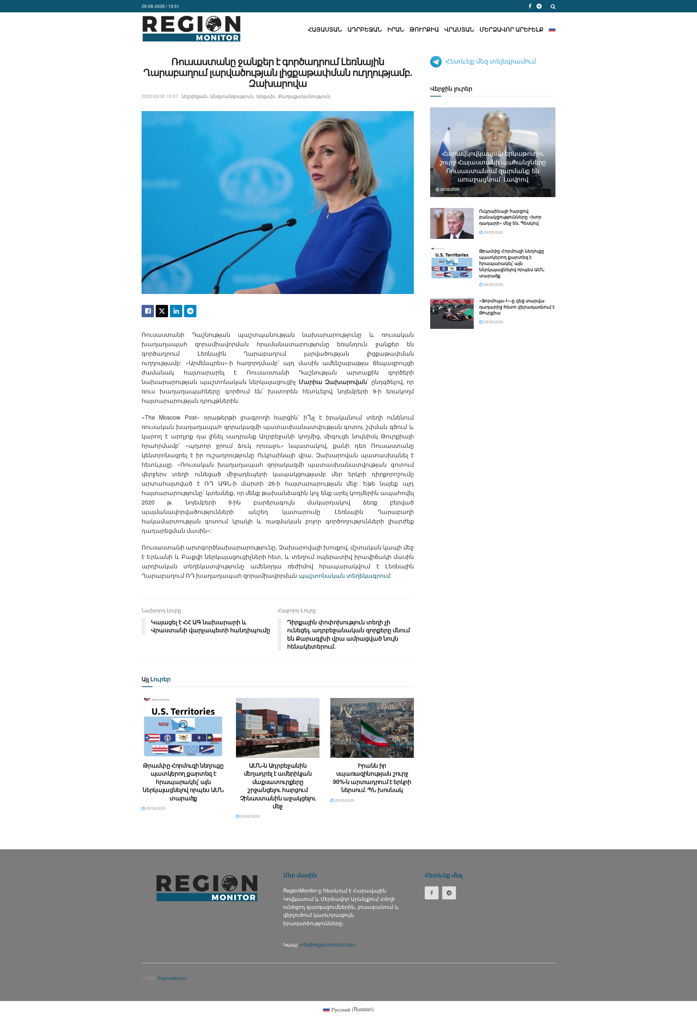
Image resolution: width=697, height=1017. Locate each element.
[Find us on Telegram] (539, 6)
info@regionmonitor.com (328, 944)
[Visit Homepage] (191, 28)
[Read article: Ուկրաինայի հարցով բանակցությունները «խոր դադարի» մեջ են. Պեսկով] (452, 223)
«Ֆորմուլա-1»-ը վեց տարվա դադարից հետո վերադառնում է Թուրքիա (517, 306)
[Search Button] (553, 6)
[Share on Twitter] (162, 311)
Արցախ (265, 96)
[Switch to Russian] (552, 29)
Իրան (395, 29)
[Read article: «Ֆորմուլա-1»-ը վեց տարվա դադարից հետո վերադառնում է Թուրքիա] (452, 313)
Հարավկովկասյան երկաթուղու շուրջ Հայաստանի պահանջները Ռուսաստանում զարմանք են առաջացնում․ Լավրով (493, 165)
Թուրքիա (424, 29)
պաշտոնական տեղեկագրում (344, 575)
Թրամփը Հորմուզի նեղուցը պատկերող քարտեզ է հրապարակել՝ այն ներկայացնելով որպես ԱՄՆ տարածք (183, 781)
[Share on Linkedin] (176, 311)
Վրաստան (459, 29)
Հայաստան (325, 29)
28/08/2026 (155, 808)
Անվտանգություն (231, 96)
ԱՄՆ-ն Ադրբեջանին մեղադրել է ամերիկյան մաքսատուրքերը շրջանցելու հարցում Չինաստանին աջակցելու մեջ (278, 785)
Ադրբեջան (364, 29)
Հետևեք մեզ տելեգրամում (490, 60)
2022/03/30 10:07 (160, 96)
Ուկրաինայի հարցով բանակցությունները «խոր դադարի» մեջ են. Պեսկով (510, 217)
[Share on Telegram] (190, 311)
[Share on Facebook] (148, 311)
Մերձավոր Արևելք (511, 29)
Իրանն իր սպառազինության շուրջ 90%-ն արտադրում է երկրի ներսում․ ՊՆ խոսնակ (372, 777)
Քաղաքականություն (304, 96)
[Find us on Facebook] (530, 6)
